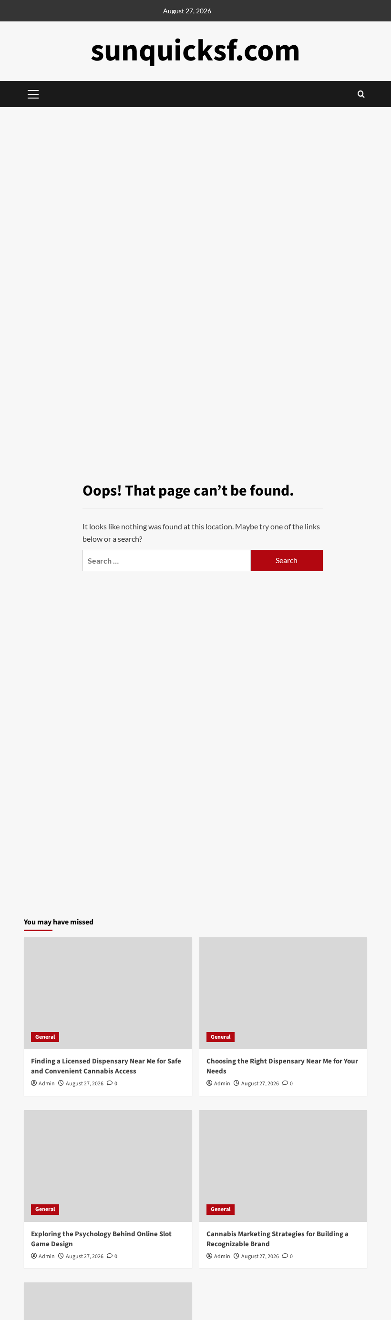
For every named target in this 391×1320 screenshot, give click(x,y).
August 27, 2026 (84, 1084)
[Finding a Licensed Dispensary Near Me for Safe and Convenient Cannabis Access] (108, 993)
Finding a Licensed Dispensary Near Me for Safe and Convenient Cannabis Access (106, 1066)
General (45, 1037)
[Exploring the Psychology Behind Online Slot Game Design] (108, 1166)
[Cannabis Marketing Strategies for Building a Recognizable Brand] (283, 1166)
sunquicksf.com (195, 51)
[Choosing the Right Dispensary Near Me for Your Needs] (283, 993)
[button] (361, 94)
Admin (47, 1084)
